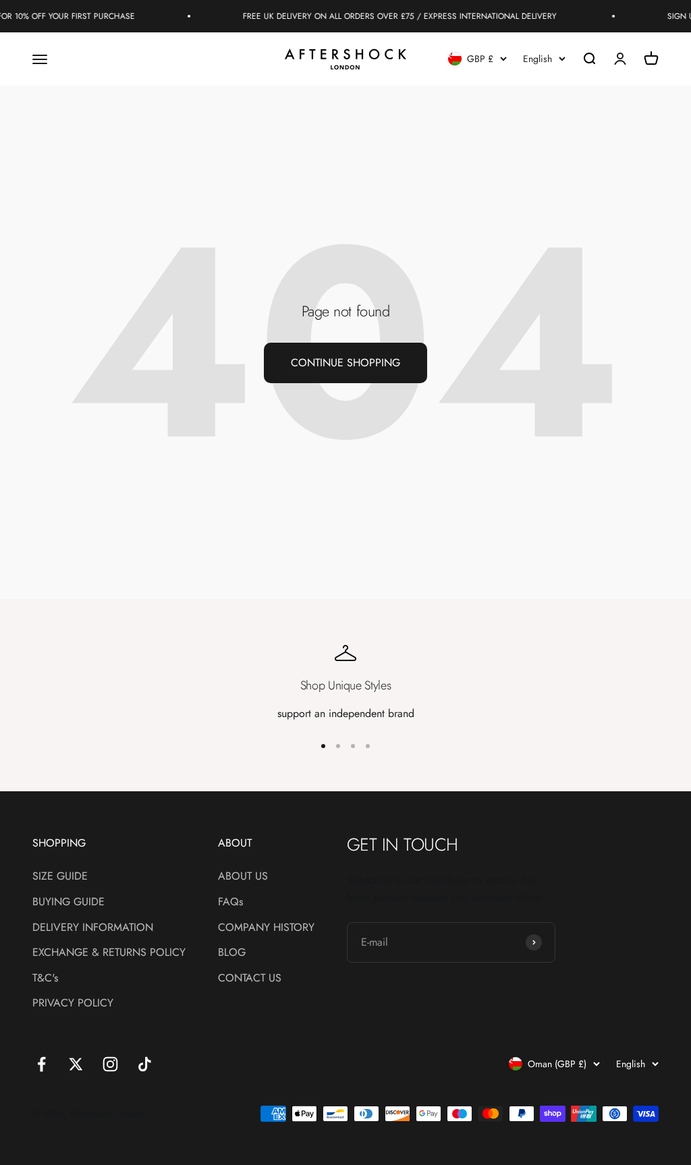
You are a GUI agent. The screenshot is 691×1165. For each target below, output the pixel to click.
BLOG (232, 952)
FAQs (230, 901)
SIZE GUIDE (60, 876)
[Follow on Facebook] (41, 1064)
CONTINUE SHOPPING (345, 362)
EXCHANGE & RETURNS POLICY (109, 952)
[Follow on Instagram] (110, 1064)
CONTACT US (249, 978)
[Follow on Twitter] (76, 1064)
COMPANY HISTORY (266, 927)
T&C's (45, 978)
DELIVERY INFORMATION (92, 927)
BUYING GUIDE (68, 901)
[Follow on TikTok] (145, 1064)
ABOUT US (243, 876)
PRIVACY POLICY (72, 1003)
